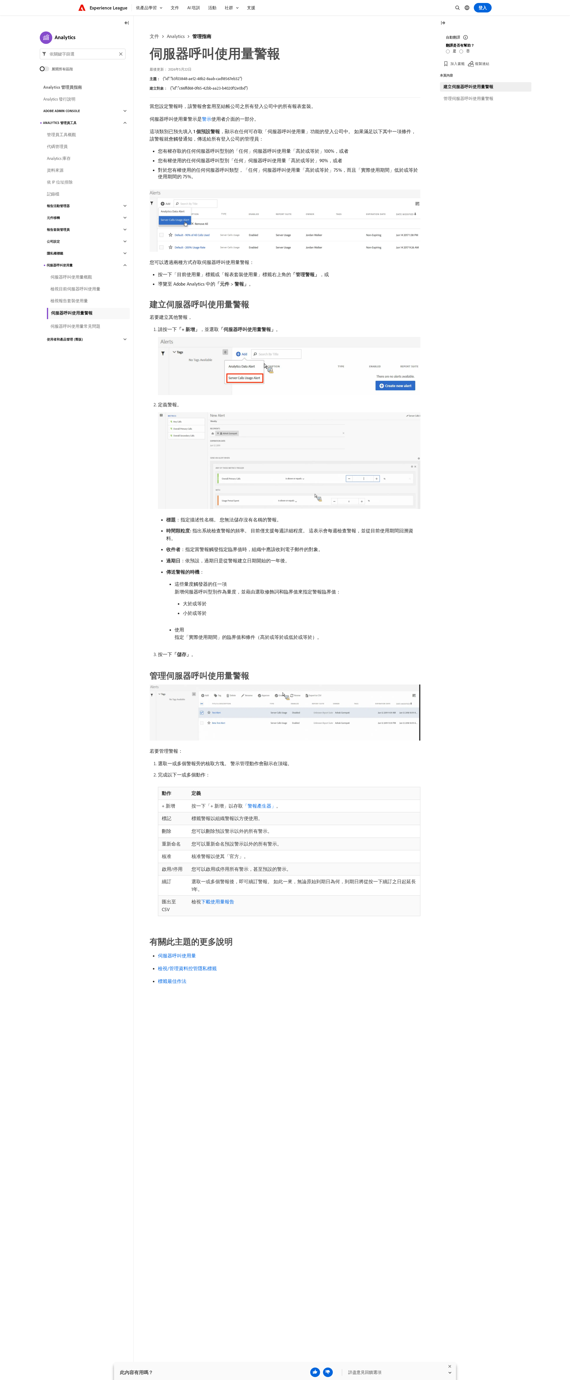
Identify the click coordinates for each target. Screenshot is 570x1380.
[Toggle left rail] (126, 23)
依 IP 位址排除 (60, 182)
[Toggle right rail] (442, 23)
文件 (154, 36)
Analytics (176, 36)
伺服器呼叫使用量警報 (72, 313)
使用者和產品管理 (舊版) (65, 339)
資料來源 (55, 170)
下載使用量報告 (217, 902)
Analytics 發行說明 (59, 99)
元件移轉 (53, 218)
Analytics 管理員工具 (60, 123)
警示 (206, 119)
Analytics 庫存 (59, 158)
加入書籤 (457, 63)
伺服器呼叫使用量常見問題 (75, 326)
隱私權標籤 (55, 253)
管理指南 (201, 36)
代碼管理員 (57, 146)
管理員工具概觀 (61, 134)
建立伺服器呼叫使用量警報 (468, 86)
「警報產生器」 (259, 806)
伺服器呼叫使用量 (177, 956)
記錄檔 (53, 194)
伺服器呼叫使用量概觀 (71, 277)
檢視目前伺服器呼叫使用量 (75, 289)
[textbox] (83, 54)
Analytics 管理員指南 (62, 87)
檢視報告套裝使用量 (69, 300)
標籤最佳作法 (172, 981)
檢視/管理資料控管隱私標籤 (187, 968)
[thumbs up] (315, 1372)
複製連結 (482, 63)
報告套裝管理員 (58, 229)
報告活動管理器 (58, 206)
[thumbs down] (328, 1372)
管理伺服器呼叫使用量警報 (468, 98)
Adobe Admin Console (61, 111)
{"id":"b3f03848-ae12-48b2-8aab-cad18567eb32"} (202, 78)
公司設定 (53, 241)
